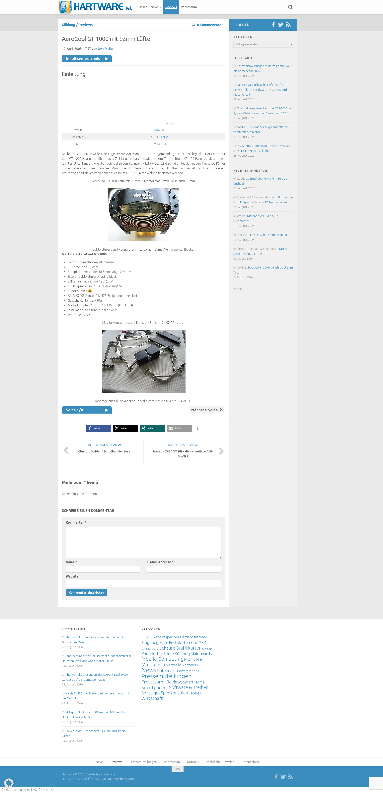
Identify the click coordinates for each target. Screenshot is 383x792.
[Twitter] (281, 25)
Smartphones (155, 687)
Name (71, 562)
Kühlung (68, 25)
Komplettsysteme (157, 653)
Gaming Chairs (149, 648)
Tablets (195, 693)
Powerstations (188, 671)
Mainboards (201, 653)
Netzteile (173, 665)
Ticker (142, 7)
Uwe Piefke (106, 48)
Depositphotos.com (121, 778)
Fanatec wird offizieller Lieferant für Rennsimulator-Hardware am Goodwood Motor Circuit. (260, 89)
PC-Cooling (162, 136)
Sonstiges (150, 692)
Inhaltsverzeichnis (83, 58)
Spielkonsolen (174, 692)
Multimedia (153, 664)
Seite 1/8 (74, 410)
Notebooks (166, 670)
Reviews (171, 7)
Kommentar (76, 522)
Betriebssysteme (193, 637)
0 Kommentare (209, 25)
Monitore (193, 659)
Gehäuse (167, 648)
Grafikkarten (189, 647)
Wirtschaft (152, 698)
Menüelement (96, 7)
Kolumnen (207, 649)
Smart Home (194, 682)
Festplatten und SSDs (188, 642)
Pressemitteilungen (166, 676)
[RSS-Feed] (288, 25)
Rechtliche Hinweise (220, 762)
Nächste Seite (205, 410)
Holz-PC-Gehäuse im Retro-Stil (268, 234)
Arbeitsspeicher (166, 637)
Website (72, 576)
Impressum (189, 7)
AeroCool (159, 129)
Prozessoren (153, 681)
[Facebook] (273, 25)
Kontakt (193, 762)
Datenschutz (250, 762)
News (155, 7)
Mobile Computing (162, 659)
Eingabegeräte (154, 642)
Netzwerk (190, 665)
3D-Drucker (147, 637)
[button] (98, 428)
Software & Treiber (188, 687)
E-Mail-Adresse (160, 562)
